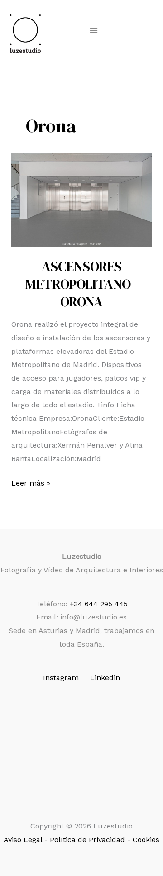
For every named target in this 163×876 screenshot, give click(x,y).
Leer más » (30, 484)
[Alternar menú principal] (94, 30)
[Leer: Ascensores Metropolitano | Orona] (81, 200)
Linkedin (105, 677)
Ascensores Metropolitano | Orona (81, 284)
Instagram (61, 677)
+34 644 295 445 (99, 604)
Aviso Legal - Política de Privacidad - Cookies (81, 839)
